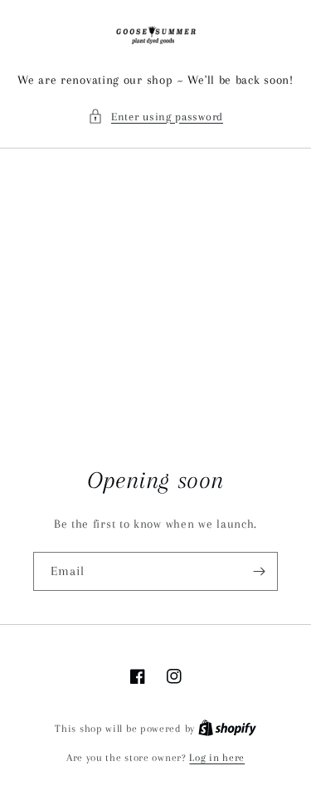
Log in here (217, 757)
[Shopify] (227, 728)
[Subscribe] (259, 571)
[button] (155, 116)
